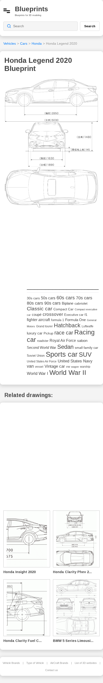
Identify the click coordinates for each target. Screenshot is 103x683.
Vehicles (9, 43)
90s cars (52, 303)
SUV (85, 354)
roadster (42, 341)
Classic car (39, 309)
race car (63, 333)
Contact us (51, 670)
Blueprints (31, 9)
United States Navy (75, 361)
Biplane (67, 303)
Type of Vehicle (35, 662)
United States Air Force (42, 361)
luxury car (34, 333)
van (30, 366)
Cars (23, 43)
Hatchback (67, 325)
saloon (82, 341)
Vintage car (55, 366)
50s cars (48, 298)
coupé (36, 314)
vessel (39, 366)
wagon (75, 366)
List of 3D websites (86, 662)
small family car (86, 348)
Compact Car (63, 309)
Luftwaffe (87, 326)
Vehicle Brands (11, 662)
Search (89, 26)
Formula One (75, 320)
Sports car (62, 354)
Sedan (65, 347)
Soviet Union (36, 355)
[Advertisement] (63, 247)
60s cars (66, 297)
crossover (53, 314)
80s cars (35, 303)
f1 (86, 315)
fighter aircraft (38, 320)
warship (85, 366)
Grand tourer (44, 326)
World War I (37, 373)
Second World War (41, 348)
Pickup (48, 333)
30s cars (33, 298)
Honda (37, 43)
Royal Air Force (63, 340)
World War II (67, 372)
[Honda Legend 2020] (51, 144)
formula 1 (57, 320)
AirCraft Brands (59, 662)
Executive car (73, 315)
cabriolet (80, 303)
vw (68, 366)
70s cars (84, 298)
